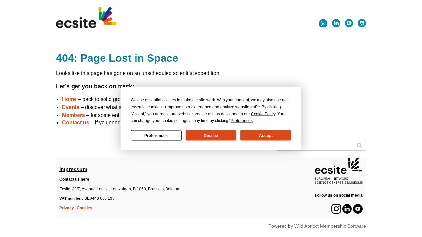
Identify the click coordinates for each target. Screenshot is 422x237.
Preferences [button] (242, 120)
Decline (211, 135)
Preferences (156, 135)
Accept (266, 135)
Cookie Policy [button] (263, 114)
